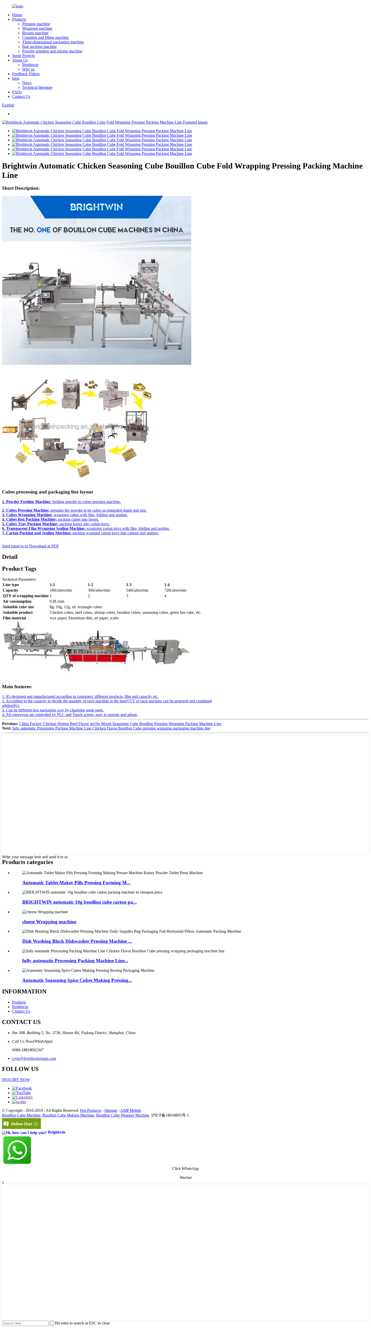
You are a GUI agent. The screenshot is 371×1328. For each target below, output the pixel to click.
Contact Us (21, 96)
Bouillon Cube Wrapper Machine (122, 1115)
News (27, 83)
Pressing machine (36, 24)
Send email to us (15, 546)
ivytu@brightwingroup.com (34, 1058)
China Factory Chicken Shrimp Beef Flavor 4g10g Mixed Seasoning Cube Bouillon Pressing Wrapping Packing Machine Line (120, 724)
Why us (28, 69)
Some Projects (23, 55)
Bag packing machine (39, 46)
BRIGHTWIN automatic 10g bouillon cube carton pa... (79, 902)
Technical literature (37, 87)
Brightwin (30, 65)
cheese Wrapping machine (49, 921)
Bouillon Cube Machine (21, 1115)
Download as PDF (44, 546)
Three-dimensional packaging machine (53, 42)
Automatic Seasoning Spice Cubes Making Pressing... (77, 980)
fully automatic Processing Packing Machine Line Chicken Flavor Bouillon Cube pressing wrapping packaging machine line (111, 728)
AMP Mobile (130, 1110)
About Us (20, 60)
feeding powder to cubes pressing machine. (61, 502)
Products (19, 19)
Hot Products (90, 1110)
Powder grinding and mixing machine (52, 51)
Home (17, 15)
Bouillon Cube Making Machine (68, 1115)
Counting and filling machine (45, 37)
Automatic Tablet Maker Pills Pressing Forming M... (76, 882)
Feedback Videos (26, 74)
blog (15, 78)
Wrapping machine (37, 28)
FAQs (17, 92)
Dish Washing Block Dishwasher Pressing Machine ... (77, 941)
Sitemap (110, 1110)
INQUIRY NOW (16, 1079)
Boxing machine (35, 33)
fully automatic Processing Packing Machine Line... (75, 960)
